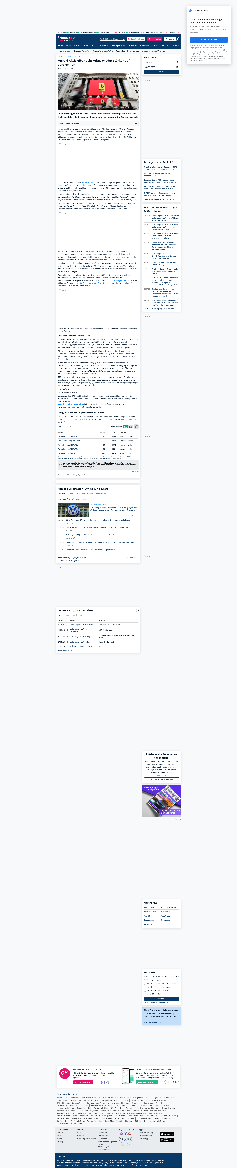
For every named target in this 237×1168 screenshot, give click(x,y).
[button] (136, 39)
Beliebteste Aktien (168, 907)
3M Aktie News (63, 1123)
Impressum (102, 1133)
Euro (147, 32)
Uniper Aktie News (79, 1113)
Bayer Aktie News (79, 1103)
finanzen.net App (146, 1133)
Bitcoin (133, 32)
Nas (120, 32)
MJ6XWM (73, 458)
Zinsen (87, 129)
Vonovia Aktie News (158, 1110)
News (69, 46)
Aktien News (74, 1098)
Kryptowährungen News (89, 1100)
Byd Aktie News (63, 1110)
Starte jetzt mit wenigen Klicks (71, 404)
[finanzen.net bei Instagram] (121, 1134)
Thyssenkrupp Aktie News (100, 1110)
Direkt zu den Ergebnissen (155, 1002)
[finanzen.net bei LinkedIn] (126, 1139)
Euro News (73, 1100)
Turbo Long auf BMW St (68, 436)
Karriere (60, 1136)
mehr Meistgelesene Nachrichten (158, 199)
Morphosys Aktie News (115, 1113)
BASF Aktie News (63, 1103)
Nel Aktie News (63, 1118)
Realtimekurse (150, 911)
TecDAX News (125, 1098)
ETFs (94, 46)
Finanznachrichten (88, 1098)
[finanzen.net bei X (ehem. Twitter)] (121, 1139)
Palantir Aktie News (80, 1116)
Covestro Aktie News (98, 1116)
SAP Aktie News (82, 1105)
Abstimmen (162, 998)
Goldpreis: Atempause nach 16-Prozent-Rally (157, 174)
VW (99, 277)
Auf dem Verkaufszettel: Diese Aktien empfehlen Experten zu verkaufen (159, 187)
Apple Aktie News (121, 1105)
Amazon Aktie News (96, 1103)
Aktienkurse (149, 907)
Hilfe (79, 1133)
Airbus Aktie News (168, 1108)
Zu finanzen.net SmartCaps (161, 779)
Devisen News (168, 1098)
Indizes (77, 46)
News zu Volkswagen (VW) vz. (103, 51)
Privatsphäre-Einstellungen (103, 1146)
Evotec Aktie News (96, 1113)
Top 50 (147, 916)
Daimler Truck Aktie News (81, 1118)
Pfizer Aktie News (156, 1113)
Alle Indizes (165, 911)
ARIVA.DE (116, 1165)
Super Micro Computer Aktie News (119, 1121)
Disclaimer (102, 1139)
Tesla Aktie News (159, 1100)
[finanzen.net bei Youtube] (130, 1134)
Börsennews (62, 1098)
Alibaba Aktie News (144, 1118)
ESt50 (72, 32)
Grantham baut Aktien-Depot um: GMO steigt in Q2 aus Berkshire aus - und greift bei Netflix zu (160, 168)
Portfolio (148, 924)
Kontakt (60, 1133)
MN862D (79, 458)
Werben (80, 1136)
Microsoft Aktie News (65, 1105)
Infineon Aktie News (84, 1108)
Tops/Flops (165, 916)
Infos (101, 407)
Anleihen (133, 46)
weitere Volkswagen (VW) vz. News (158, 309)
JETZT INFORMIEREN (83, 1082)
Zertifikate (104, 46)
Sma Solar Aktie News (103, 1118)
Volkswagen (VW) (119, 280)
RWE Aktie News (117, 1108)
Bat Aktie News (63, 1121)
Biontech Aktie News (79, 1110)
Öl (160, 32)
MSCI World (87, 32)
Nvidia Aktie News (121, 1100)
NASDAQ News (155, 1098)
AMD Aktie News (63, 1113)
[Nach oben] (176, 1165)
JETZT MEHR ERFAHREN (147, 1082)
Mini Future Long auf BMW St (70, 440)
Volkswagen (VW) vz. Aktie (81, 51)
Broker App (143, 1139)
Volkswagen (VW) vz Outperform (78, 630)
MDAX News (113, 1098)
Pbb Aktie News (141, 1121)
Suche (161, 72)
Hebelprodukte (119, 46)
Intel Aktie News (63, 1116)
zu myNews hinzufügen (68, 560)
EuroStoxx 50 (87, 182)
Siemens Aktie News (116, 1116)
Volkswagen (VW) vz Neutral (81, 625)
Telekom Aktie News (162, 1118)
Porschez (82, 199)
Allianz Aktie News (153, 1103)
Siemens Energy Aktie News (118, 1103)
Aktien (61, 46)
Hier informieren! (151, 1022)
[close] (226, 10)
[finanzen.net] (66, 37)
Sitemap (60, 1142)
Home (60, 51)
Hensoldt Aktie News (65, 1108)
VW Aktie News (77, 1123)
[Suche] (124, 39)
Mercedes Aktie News (122, 1110)
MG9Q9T (67, 458)
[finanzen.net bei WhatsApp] (123, 1144)
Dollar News (62, 1100)
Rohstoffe (144, 46)
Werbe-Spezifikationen (86, 1139)
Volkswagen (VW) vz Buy (80, 636)
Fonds (86, 46)
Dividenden (165, 920)
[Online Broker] (66, 40)
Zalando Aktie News (95, 1121)
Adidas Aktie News (169, 1116)
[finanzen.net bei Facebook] (126, 1134)
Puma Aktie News (152, 1116)
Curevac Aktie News (135, 1116)
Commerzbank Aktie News (141, 1105)
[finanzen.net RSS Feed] (128, 1144)
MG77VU (60, 458)
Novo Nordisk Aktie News (137, 1113)
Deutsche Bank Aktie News (101, 1105)
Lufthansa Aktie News (150, 1108)
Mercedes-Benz (95, 283)
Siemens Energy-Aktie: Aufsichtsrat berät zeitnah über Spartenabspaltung (160, 181)
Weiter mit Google (209, 39)
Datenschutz (103, 1136)
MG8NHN (129, 457)
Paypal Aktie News (101, 1108)
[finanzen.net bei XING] (130, 1139)
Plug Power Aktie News (163, 1105)
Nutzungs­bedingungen (107, 1142)
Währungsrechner (146, 1136)
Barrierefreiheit (104, 1150)
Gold (170, 32)
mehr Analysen (64, 650)
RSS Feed (130, 557)
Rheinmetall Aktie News (140, 1100)
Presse (59, 1139)
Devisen (164, 46)
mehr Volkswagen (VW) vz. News (71, 557)
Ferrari (61, 129)
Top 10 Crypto (105, 32)
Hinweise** (107, 458)
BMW (82, 283)
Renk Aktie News (133, 1108)
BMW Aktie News (78, 1121)
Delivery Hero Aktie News (124, 1118)
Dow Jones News (140, 1098)
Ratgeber (175, 46)
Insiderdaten (149, 920)
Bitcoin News (106, 1100)
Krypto (155, 46)
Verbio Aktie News (157, 1121)
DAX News (102, 1098)
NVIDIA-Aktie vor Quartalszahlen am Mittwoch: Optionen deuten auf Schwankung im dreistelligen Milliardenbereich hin (159, 194)
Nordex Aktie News (140, 1110)
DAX (59, 32)
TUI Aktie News (137, 1103)
